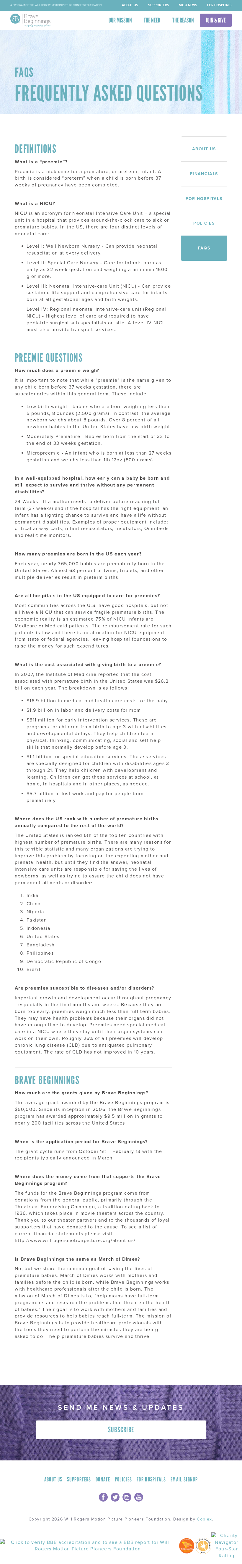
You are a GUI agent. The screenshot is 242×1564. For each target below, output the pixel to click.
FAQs (204, 248)
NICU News (188, 5)
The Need (152, 20)
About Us (130, 5)
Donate (103, 1479)
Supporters (158, 5)
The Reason (183, 20)
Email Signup (184, 1479)
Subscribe (121, 1429)
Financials (204, 174)
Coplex (204, 1519)
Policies (204, 223)
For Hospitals (219, 5)
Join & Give (216, 20)
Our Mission (120, 20)
